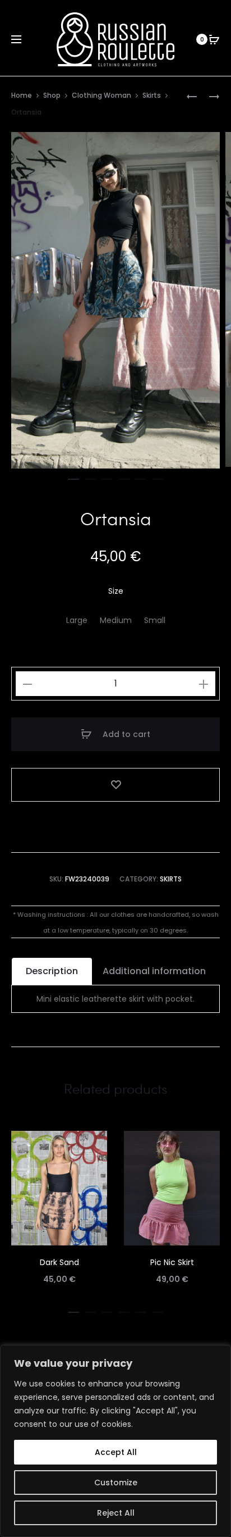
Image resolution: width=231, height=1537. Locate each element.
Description (52, 971)
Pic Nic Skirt (172, 1262)
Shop (52, 95)
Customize (115, 1482)
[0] (214, 39)
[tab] (52, 971)
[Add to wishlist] (115, 785)
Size (115, 591)
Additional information (154, 971)
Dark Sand (59, 1262)
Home (21, 95)
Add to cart (125, 734)
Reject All (116, 1512)
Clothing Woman (101, 95)
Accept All (116, 1452)
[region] (115, 1441)
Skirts (151, 95)
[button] (73, 477)
